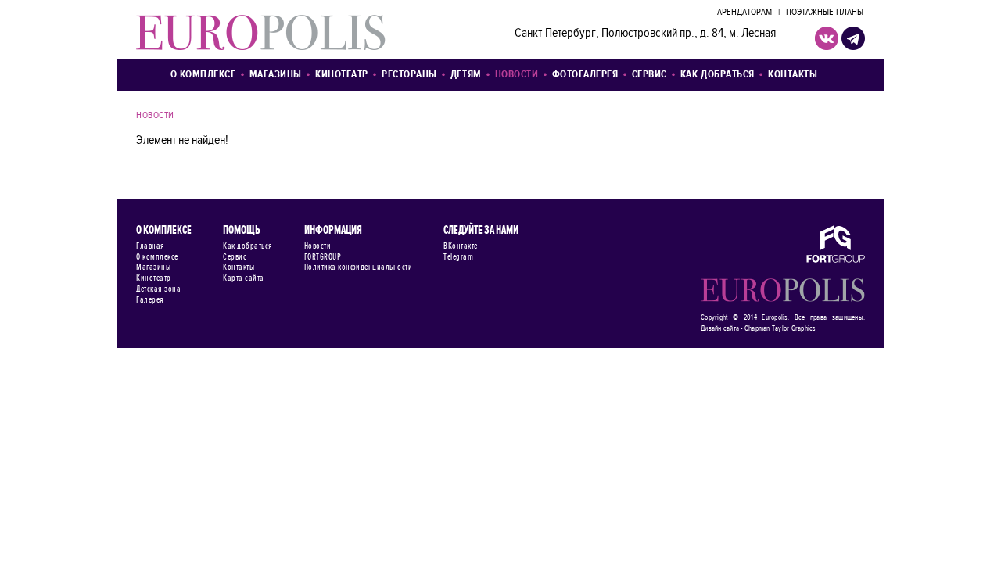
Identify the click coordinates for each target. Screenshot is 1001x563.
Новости (517, 75)
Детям (466, 75)
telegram (853, 38)
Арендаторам (744, 12)
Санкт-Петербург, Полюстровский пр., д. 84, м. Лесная (645, 33)
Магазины (275, 75)
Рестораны (409, 75)
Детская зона (158, 289)
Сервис (649, 75)
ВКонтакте (460, 246)
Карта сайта (243, 278)
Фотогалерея (585, 75)
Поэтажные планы (824, 12)
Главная (150, 246)
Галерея (150, 300)
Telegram (458, 257)
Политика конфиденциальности (358, 267)
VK (826, 38)
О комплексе (203, 75)
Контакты (792, 75)
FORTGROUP (323, 257)
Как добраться (717, 75)
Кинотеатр (341, 75)
